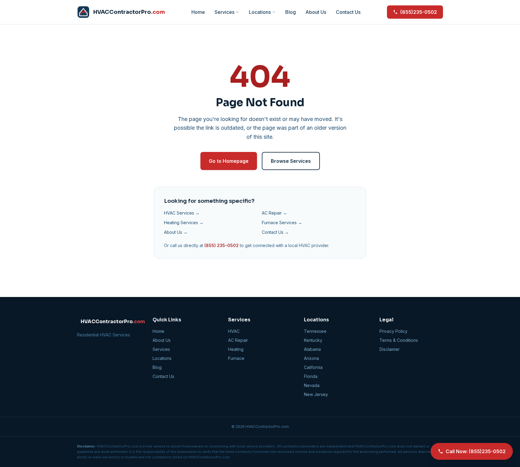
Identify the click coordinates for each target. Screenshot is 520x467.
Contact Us (348, 12)
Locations (260, 12)
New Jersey (316, 394)
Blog (290, 12)
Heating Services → (183, 222)
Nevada (312, 385)
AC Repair (238, 340)
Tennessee (315, 331)
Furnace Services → (282, 222)
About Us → (175, 232)
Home (198, 12)
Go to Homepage (229, 161)
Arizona (311, 358)
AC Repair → (274, 212)
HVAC (234, 331)
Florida (310, 376)
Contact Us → (275, 232)
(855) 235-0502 (221, 245)
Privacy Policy (393, 331)
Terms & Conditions (398, 340)
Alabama (312, 349)
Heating (235, 349)
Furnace (236, 358)
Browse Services (291, 161)
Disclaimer (389, 349)
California (313, 367)
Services (224, 12)
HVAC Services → (182, 212)
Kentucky (313, 340)
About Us (315, 12)
